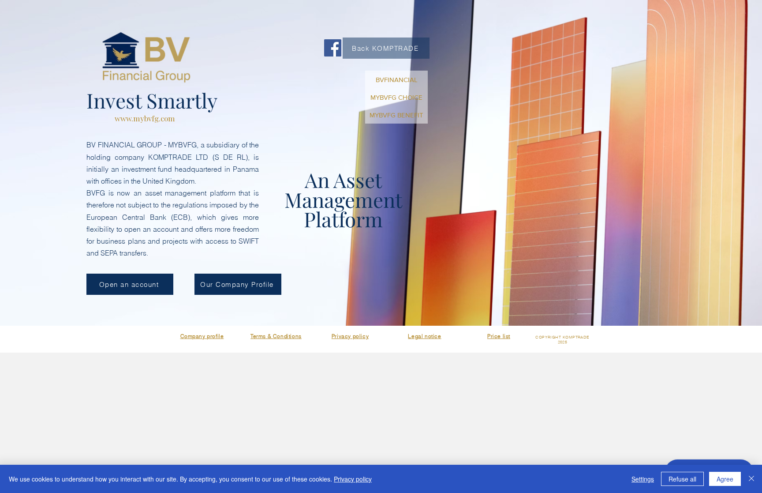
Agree (725, 478)
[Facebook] (332, 47)
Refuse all (682, 478)
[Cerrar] (751, 479)
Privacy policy (353, 478)
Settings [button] (642, 478)
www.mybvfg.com (145, 118)
